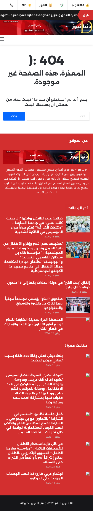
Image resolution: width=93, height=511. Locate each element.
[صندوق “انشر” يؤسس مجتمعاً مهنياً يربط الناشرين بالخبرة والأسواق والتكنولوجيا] (78, 305)
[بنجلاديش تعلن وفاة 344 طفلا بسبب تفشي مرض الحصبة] (78, 362)
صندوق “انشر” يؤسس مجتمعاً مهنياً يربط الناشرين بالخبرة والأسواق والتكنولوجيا (34, 303)
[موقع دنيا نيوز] (46, 27)
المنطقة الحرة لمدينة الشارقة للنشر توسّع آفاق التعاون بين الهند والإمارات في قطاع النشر (33, 324)
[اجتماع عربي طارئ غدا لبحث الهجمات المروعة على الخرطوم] (78, 480)
